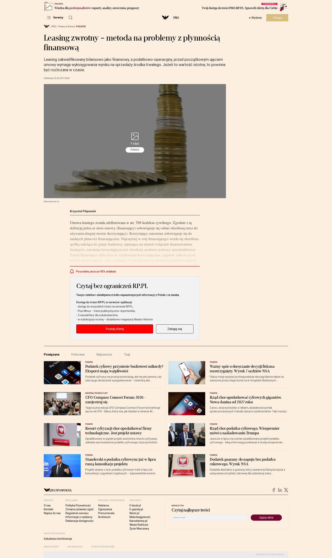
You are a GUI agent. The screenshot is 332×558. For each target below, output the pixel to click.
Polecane (78, 354)
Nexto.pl (134, 513)
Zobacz (134, 149)
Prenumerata (106, 513)
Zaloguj (277, 17)
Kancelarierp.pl (138, 520)
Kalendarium (75, 546)
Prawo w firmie (66, 26)
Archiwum (104, 517)
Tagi (127, 354)
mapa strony (51, 546)
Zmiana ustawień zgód (79, 509)
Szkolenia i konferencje (58, 538)
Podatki (81, 26)
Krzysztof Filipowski (83, 211)
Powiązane (52, 354)
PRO (176, 18)
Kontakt (48, 509)
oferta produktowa (103, 546)
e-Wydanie (255, 17)
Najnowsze (104, 354)
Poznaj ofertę (115, 329)
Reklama (103, 505)
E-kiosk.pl (135, 505)
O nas (47, 505)
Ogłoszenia (105, 509)
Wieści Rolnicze (138, 524)
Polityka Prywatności (78, 505)
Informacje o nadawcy (79, 517)
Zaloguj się (174, 329)
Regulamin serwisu (77, 513)
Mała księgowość (139, 517)
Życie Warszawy (139, 528)
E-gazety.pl (136, 509)
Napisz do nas (52, 513)
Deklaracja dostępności (79, 520)
